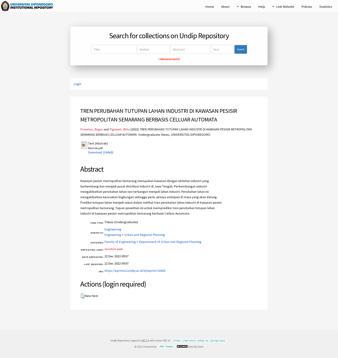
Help (261, 7)
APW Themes (166, 346)
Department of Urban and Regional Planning (170, 242)
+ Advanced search (169, 59)
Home (209, 7)
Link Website (285, 7)
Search (240, 49)
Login (77, 84)
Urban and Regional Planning (144, 235)
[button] (82, 296)
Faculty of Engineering (120, 242)
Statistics (325, 7)
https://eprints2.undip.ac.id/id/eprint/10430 (134, 271)
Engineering (112, 229)
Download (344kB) (100, 152)
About (225, 7)
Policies (306, 7)
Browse (246, 7)
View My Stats (196, 346)
